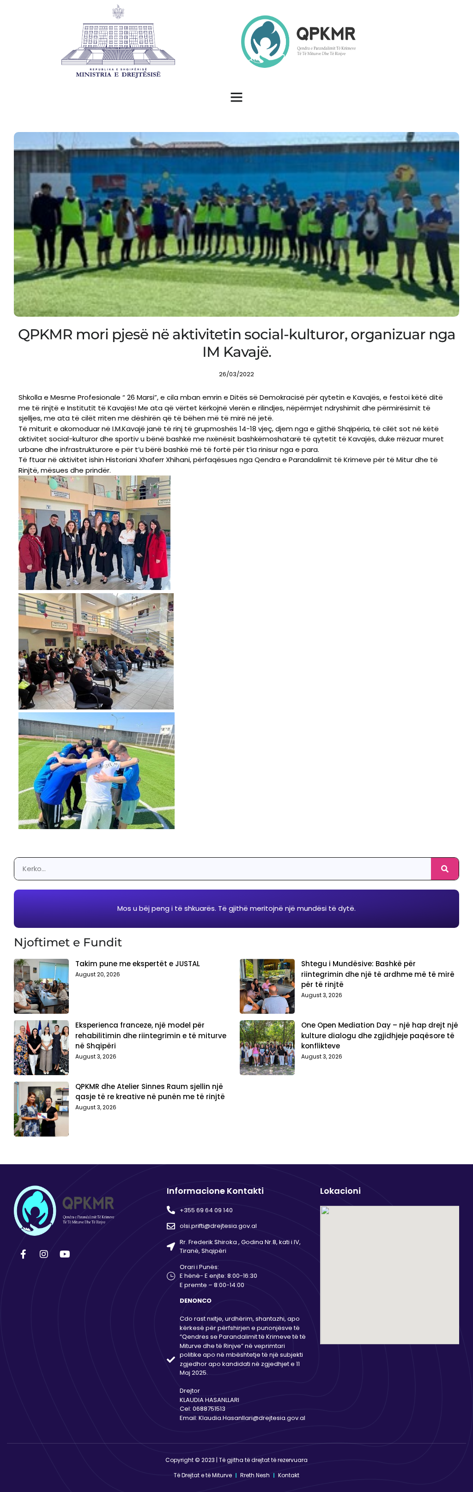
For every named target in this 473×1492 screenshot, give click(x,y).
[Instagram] (44, 1254)
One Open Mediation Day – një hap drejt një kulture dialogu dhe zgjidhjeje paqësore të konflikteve (379, 1035)
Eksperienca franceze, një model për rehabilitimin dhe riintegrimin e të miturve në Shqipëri (150, 1035)
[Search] (445, 869)
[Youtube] (64, 1254)
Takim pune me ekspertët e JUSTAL (137, 964)
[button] (236, 97)
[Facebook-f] (23, 1254)
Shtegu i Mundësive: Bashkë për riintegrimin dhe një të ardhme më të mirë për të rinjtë (378, 974)
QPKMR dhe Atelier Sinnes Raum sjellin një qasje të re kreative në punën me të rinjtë (150, 1092)
